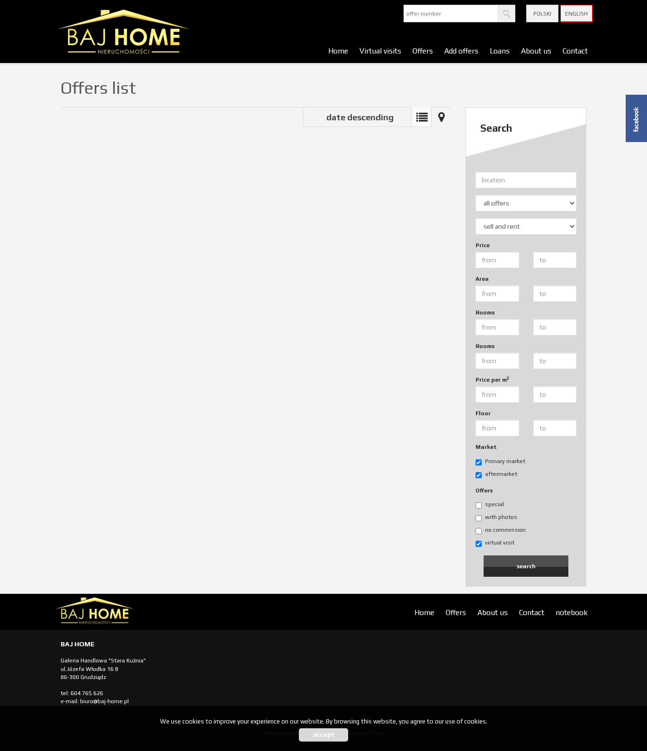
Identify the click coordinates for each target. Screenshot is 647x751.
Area (482, 279)
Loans (500, 50)
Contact (575, 50)
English (576, 13)
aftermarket (501, 474)
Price (483, 245)
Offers (423, 50)
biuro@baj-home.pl (104, 701)
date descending (360, 117)
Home (338, 50)
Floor (483, 413)
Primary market (505, 461)
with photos (501, 517)
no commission (505, 530)
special (494, 504)
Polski (542, 13)
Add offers (461, 50)
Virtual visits (380, 50)
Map (441, 117)
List (421, 117)
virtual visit (499, 542)
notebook (572, 612)
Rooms (485, 312)
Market (486, 447)
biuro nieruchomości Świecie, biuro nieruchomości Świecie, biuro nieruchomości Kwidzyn (127, 612)
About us (536, 50)
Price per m (492, 379)
